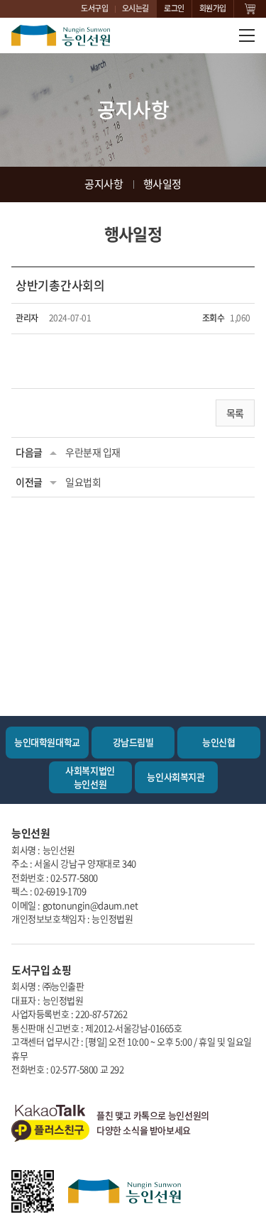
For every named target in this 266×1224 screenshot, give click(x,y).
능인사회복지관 (175, 776)
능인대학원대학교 (47, 742)
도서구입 (94, 8)
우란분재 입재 (93, 452)
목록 (235, 413)
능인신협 (218, 742)
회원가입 (212, 8)
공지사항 (103, 184)
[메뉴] (247, 35)
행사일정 (162, 184)
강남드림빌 (133, 742)
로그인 (174, 8)
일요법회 (83, 482)
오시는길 (135, 8)
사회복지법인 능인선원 (89, 776)
